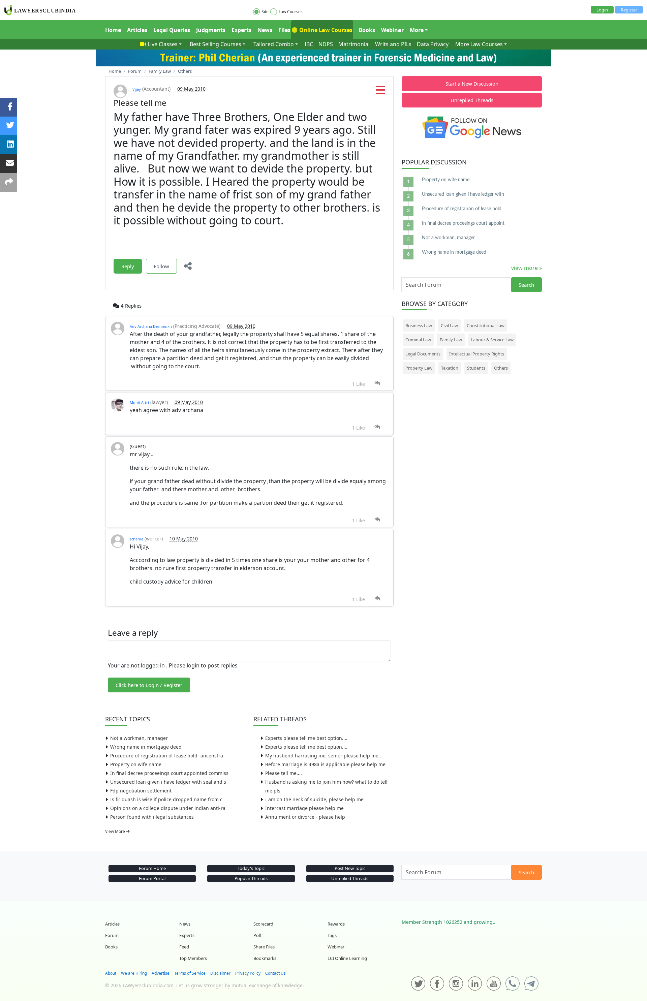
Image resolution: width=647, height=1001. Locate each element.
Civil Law (449, 325)
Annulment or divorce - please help (305, 817)
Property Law (418, 368)
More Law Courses (479, 44)
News (264, 30)
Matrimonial (354, 44)
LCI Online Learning (347, 958)
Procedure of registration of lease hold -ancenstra (166, 755)
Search (526, 284)
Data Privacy (433, 44)
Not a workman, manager (139, 738)
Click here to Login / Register (149, 685)
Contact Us (275, 973)
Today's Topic (251, 868)
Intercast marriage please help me (304, 808)
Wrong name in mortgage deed (146, 747)
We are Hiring (134, 973)
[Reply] (377, 383)
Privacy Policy (247, 973)
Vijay (136, 89)
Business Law (418, 325)
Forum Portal (152, 878)
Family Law (451, 340)
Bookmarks (264, 958)
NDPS (325, 44)
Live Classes (163, 44)
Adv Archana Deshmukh (151, 326)
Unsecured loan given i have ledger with (463, 194)
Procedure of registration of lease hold (461, 209)
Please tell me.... (283, 773)
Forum (112, 935)
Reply (127, 266)
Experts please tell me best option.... (306, 738)
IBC (309, 44)
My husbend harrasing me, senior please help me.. (323, 755)
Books (367, 30)
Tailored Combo (273, 44)
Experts (241, 30)
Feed (184, 947)
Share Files (264, 947)
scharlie (136, 538)
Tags (332, 935)
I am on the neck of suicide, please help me (314, 799)
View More (115, 831)
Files (284, 30)
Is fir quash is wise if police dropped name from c (166, 799)
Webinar (392, 30)
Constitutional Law (485, 325)
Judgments (210, 30)
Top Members (193, 958)
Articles (137, 30)
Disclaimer (220, 973)
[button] (380, 92)
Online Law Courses (325, 30)
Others (501, 368)
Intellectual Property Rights (476, 354)
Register (629, 10)
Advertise (161, 973)
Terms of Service (190, 973)
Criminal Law (418, 340)
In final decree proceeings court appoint (463, 223)
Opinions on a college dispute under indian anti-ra (167, 808)
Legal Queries (171, 30)
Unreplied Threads (472, 100)
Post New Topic (350, 868)
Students (476, 368)
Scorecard (263, 924)
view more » (526, 268)
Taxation (449, 368)
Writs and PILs (393, 44)
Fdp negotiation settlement (141, 790)
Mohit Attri (139, 402)
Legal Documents (422, 354)
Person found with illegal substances (152, 817)
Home (113, 30)
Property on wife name (135, 764)
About (110, 973)
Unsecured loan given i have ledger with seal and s (168, 782)
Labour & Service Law (492, 340)
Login (602, 10)
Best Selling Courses (215, 44)
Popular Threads (251, 878)
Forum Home (152, 868)
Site (265, 11)
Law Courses (291, 11)
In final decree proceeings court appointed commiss (169, 773)
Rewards (336, 924)
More (417, 30)
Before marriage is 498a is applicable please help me (325, 764)
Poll (257, 935)
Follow (161, 266)
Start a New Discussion (471, 83)
